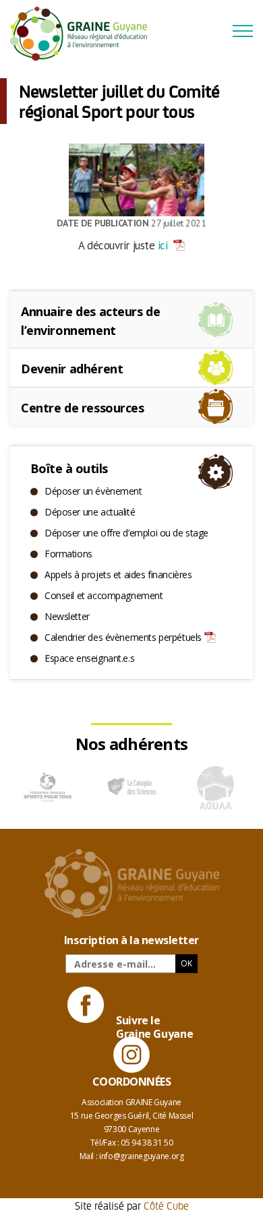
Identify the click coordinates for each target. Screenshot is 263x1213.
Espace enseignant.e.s (89, 658)
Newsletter (67, 616)
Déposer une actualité (90, 511)
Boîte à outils (68, 468)
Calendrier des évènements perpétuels (123, 637)
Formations (68, 553)
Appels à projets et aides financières (118, 574)
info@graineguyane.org (141, 1156)
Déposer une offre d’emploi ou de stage (126, 532)
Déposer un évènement (93, 491)
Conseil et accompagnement (104, 595)
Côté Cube (166, 1205)
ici (162, 245)
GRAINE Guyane (84, 34)
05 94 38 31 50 (147, 1142)
